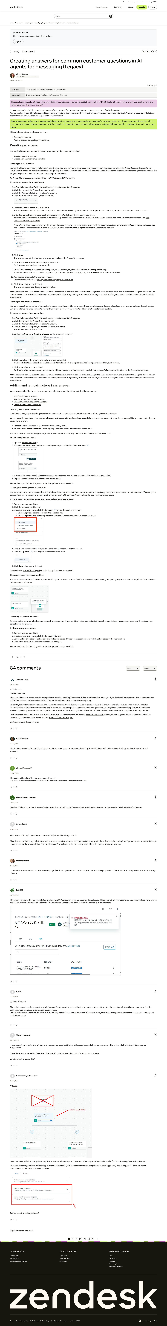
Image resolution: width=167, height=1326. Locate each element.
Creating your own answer (25, 156)
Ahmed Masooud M (24, 768)
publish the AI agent (31, 483)
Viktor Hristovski (23, 1035)
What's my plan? (152, 85)
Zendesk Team (22, 679)
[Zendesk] (83, 1295)
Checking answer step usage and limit (30, 402)
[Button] (12, 657)
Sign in (130, 7)
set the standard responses (41, 110)
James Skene (21, 824)
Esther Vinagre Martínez (26, 797)
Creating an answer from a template (30, 159)
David (18, 992)
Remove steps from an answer (27, 404)
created (21, 110)
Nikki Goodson (22, 739)
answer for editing (30, 442)
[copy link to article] (155, 51)
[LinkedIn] (143, 51)
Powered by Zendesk (150, 1321)
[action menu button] (155, 679)
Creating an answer (22, 137)
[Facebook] (151, 51)
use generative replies (137, 121)
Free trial (141, 7)
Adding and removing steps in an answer (32, 140)
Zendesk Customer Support (61, 717)
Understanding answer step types (70, 272)
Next (97, 1239)
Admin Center (22, 187)
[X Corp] (147, 51)
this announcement (34, 105)
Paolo (14, 1085)
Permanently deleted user (26, 1076)
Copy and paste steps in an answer (29, 399)
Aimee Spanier (22, 74)
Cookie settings (44, 1321)
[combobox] (133, 668)
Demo (152, 7)
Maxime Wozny (21, 835)
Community (118, 7)
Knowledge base (102, 7)
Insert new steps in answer (25, 396)
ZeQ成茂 (19, 890)
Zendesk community (95, 714)
